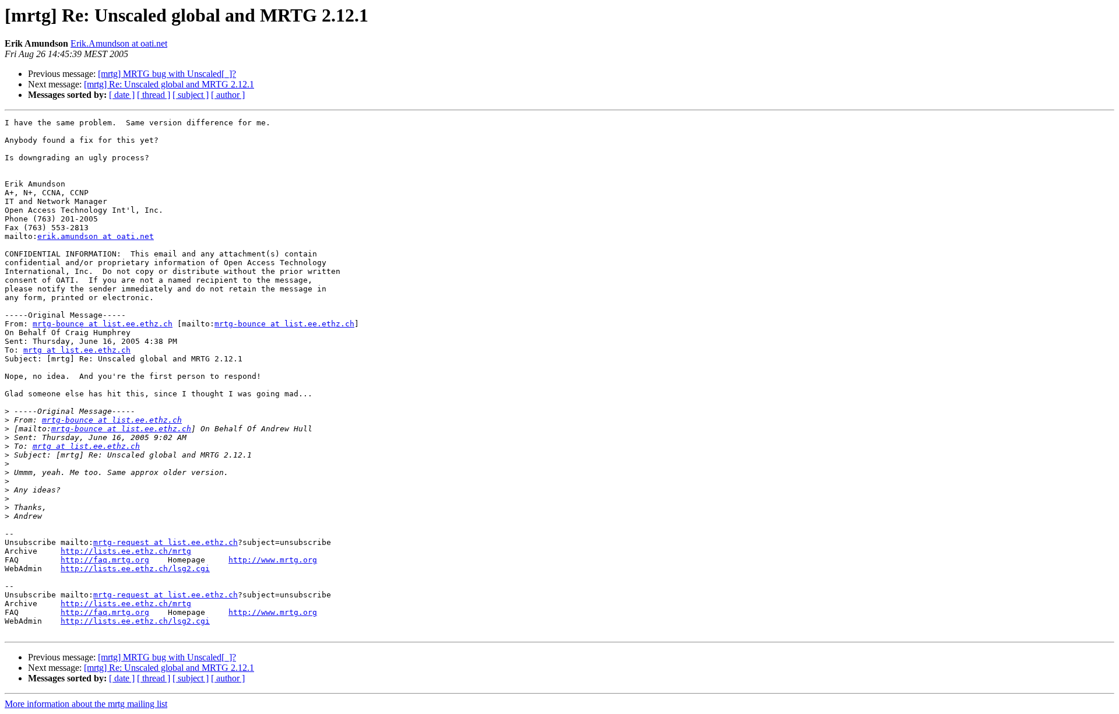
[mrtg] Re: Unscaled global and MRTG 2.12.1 (169, 84)
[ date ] (122, 95)
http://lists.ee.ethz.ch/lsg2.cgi (135, 568)
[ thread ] (153, 95)
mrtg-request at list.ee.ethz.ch (165, 542)
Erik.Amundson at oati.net (119, 43)
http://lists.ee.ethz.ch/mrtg (126, 551)
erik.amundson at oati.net (95, 236)
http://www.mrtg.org (272, 559)
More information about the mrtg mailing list (86, 704)
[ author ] (228, 95)
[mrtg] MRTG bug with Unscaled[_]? (167, 74)
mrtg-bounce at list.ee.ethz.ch (103, 323)
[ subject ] (191, 95)
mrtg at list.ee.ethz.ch (77, 350)
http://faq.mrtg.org (105, 559)
